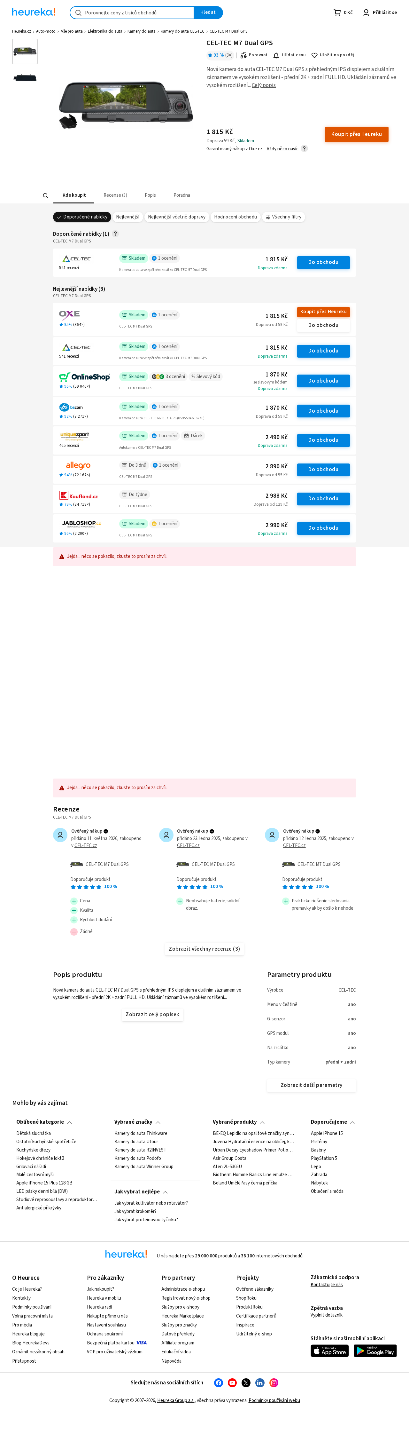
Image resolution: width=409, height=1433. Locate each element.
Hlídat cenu (294, 55)
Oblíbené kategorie (40, 1122)
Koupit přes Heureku (323, 311)
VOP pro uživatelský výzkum (115, 1352)
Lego (316, 1166)
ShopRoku (246, 1298)
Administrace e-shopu (183, 1289)
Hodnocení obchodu (235, 217)
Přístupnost (24, 1361)
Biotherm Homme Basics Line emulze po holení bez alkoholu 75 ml (254, 1175)
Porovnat (258, 55)
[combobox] (132, 12)
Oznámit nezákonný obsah (38, 1352)
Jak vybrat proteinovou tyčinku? (146, 1220)
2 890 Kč (277, 466)
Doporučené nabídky (85, 217)
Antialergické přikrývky (38, 1208)
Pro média (22, 1325)
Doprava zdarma (273, 268)
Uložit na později (338, 55)
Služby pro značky (179, 1325)
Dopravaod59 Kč (272, 325)
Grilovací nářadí (31, 1166)
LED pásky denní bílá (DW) (42, 1191)
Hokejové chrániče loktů (40, 1158)
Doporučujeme (329, 1122)
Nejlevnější (127, 217)
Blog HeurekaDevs (31, 1343)
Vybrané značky (133, 1122)
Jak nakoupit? (100, 1289)
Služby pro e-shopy (180, 1307)
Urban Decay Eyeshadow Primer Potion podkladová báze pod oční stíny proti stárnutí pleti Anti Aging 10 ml (254, 1150)
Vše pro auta (72, 31)
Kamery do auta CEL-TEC (182, 31)
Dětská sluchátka (33, 1133)
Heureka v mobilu (104, 1298)
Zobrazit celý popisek (152, 1014)
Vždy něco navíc (282, 149)
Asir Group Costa (229, 1158)
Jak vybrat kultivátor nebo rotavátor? (151, 1203)
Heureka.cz (21, 31)
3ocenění (175, 376)
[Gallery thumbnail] (24, 51)
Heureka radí (99, 1307)
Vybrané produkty (235, 1122)
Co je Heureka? (27, 1289)
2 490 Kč (277, 437)
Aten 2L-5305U (227, 1166)
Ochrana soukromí (105, 1334)
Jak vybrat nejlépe (137, 1192)
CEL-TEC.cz (85, 845)
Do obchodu (323, 262)
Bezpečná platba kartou (111, 1343)
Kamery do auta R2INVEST (140, 1150)
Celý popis (264, 85)
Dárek (197, 435)
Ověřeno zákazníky (255, 1289)
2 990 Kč (277, 525)
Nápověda (171, 1361)
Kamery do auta (141, 31)
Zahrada (319, 1175)
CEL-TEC (347, 990)
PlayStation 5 (324, 1158)
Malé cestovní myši (35, 1175)
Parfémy (319, 1142)
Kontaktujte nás (327, 1284)
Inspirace (245, 1325)
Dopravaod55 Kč (272, 475)
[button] (73, 195)
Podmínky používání (31, 1307)
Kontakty (21, 1298)
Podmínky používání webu (274, 1400)
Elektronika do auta (105, 31)
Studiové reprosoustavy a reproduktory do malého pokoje (57, 1200)
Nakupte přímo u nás (107, 1316)
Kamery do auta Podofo (137, 1158)
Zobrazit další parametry (312, 1085)
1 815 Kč (277, 259)
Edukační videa (176, 1352)
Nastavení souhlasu (106, 1325)
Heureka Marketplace (182, 1316)
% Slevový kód (205, 376)
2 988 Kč (277, 496)
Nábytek (319, 1183)
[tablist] (166, 195)
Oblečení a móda (327, 1191)
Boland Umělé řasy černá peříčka (245, 1183)
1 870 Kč (277, 374)
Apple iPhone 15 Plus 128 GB (44, 1183)
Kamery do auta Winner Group (144, 1166)
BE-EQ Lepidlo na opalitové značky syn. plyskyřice (254, 1133)
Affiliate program (177, 1343)
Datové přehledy (178, 1334)
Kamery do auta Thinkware (140, 1133)
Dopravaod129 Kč (271, 504)
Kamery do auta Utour (136, 1142)
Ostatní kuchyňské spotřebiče (46, 1142)
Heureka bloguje (28, 1334)
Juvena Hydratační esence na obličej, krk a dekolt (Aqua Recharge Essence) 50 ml (254, 1142)
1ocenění (167, 258)
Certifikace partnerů (256, 1316)
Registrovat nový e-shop (186, 1298)
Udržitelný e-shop (254, 1334)
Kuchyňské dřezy (33, 1150)
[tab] (73, 195)
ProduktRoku (249, 1307)
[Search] (45, 195)
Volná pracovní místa (32, 1316)
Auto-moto (46, 31)
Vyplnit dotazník (327, 1315)
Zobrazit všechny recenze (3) (204, 949)
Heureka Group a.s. (176, 1400)
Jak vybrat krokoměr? (135, 1211)
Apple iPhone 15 (327, 1133)
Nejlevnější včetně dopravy (177, 217)
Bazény (318, 1150)
